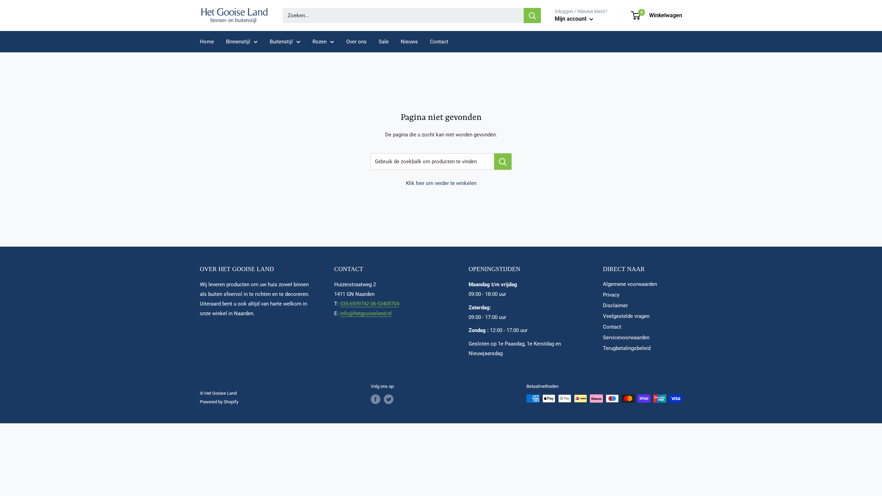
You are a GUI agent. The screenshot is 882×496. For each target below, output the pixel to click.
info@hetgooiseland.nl (366, 313)
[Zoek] (532, 15)
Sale (384, 42)
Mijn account (571, 19)
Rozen (319, 42)
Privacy (611, 295)
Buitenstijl (281, 42)
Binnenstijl (238, 42)
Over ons (356, 42)
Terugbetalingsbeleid (626, 348)
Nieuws (409, 42)
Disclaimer (615, 305)
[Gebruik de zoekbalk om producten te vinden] (503, 161)
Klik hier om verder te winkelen (441, 183)
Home (207, 42)
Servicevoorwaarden (626, 337)
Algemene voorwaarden (630, 284)
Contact (439, 42)
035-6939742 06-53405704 (369, 304)
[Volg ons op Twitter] (388, 399)
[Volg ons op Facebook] (375, 399)
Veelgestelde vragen (626, 316)
